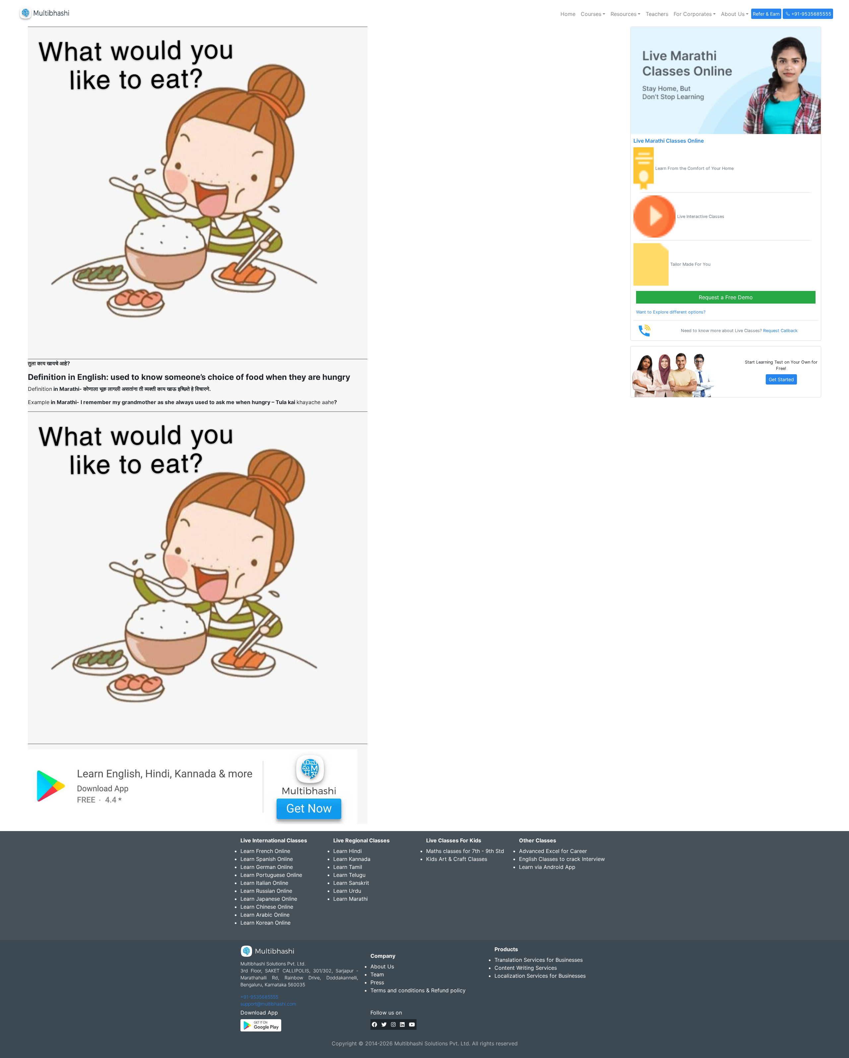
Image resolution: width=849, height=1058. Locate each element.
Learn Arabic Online (265, 914)
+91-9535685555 (259, 997)
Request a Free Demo (726, 297)
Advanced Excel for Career (553, 851)
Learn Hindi (347, 851)
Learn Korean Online (265, 922)
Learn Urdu (347, 890)
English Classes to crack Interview (562, 859)
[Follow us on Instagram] (393, 1024)
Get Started (781, 379)
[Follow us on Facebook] (374, 1024)
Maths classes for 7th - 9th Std (465, 851)
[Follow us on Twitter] (384, 1024)
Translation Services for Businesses (538, 959)
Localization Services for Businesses (540, 975)
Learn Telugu (349, 875)
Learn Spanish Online (266, 859)
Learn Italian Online (264, 883)
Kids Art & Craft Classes (456, 859)
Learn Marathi (350, 898)
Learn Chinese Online (266, 906)
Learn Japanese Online (268, 898)
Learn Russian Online (266, 890)
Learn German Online (266, 867)
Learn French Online (265, 851)
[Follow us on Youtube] (412, 1024)
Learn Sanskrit (351, 883)
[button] (593, 14)
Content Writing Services (525, 967)
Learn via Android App (547, 867)
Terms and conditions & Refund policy (418, 990)
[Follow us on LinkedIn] (402, 1024)
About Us (382, 966)
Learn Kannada (351, 859)
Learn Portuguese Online (271, 875)
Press (377, 982)
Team (377, 974)
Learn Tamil (347, 867)
